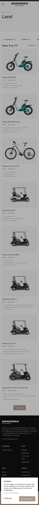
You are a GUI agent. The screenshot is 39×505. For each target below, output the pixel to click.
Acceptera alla (26, 499)
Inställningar (8, 498)
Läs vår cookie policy (11, 493)
